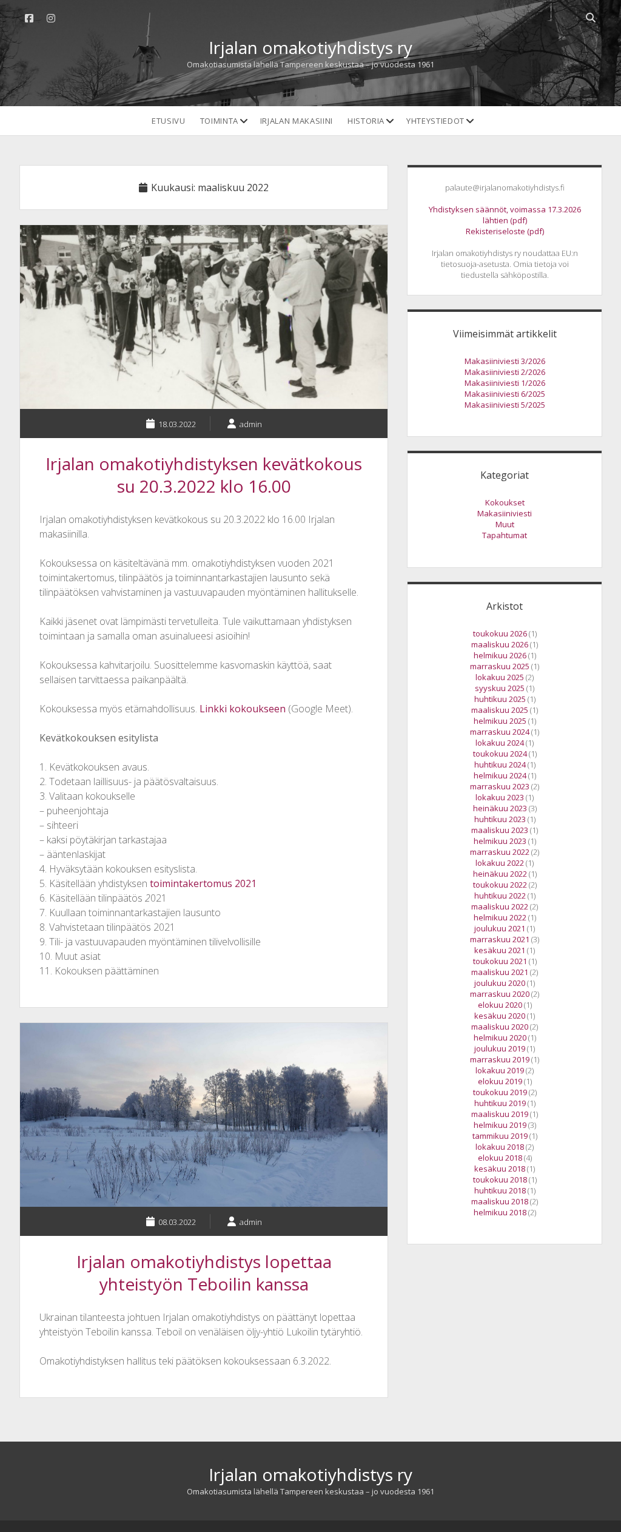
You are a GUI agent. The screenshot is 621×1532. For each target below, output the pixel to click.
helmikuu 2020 (500, 1037)
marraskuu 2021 (499, 939)
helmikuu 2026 (500, 655)
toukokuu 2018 (500, 1179)
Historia (365, 120)
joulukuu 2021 (499, 928)
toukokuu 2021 (500, 961)
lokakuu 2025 (499, 677)
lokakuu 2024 (499, 742)
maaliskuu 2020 (499, 1026)
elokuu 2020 (500, 1004)
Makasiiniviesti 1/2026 (505, 382)
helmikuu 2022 (500, 917)
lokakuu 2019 (499, 1070)
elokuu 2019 (500, 1081)
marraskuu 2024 (499, 731)
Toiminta (219, 120)
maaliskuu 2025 (499, 709)
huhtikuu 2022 (500, 895)
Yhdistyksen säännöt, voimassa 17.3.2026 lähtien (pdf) (505, 215)
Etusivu (169, 120)
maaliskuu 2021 (499, 972)
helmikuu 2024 (500, 775)
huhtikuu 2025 (500, 698)
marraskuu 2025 (499, 666)
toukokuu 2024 (500, 753)
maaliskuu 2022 (499, 906)
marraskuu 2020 (499, 993)
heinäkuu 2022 (500, 873)
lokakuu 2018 (499, 1146)
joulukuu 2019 (499, 1048)
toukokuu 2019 (500, 1092)
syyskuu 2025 (500, 688)
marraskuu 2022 (499, 851)
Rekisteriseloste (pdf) (505, 231)
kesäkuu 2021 (499, 950)
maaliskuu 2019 (499, 1114)
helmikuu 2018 (500, 1212)
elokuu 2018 (500, 1157)
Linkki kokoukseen (243, 708)
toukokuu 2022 (500, 884)
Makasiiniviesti (504, 513)
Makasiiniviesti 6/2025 (505, 393)
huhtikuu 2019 (500, 1103)
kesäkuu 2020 (499, 1015)
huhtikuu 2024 (500, 764)
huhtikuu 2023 (500, 819)
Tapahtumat (504, 535)
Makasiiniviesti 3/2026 (505, 361)
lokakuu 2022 (499, 862)
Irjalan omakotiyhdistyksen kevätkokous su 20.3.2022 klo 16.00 (204, 317)
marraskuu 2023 (499, 786)
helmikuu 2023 (500, 840)
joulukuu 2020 (499, 982)
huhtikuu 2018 (500, 1190)
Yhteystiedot (435, 120)
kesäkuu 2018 (499, 1168)
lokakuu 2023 (499, 797)
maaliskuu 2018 (499, 1201)
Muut (504, 524)
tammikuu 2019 (500, 1135)
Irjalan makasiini (296, 120)
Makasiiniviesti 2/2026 (505, 371)
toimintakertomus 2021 (203, 883)
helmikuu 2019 (500, 1124)
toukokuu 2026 (500, 633)
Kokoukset (505, 502)
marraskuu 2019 (499, 1059)
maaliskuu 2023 (499, 830)
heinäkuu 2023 (500, 808)
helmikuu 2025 (500, 720)
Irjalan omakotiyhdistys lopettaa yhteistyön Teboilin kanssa (204, 1115)
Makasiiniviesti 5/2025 (505, 404)
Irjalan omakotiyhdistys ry (310, 47)
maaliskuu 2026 (499, 644)
